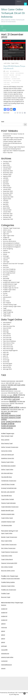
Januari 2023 (7, 189)
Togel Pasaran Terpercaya (9, 552)
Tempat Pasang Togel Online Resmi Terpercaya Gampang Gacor (14, 148)
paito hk (5, 356)
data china (6, 73)
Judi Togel (6, 262)
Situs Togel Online (6, 541)
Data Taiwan (7, 334)
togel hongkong (17, 80)
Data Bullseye (7, 322)
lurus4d (5, 277)
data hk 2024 (7, 367)
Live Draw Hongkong (9, 269)
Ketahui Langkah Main (7, 514)
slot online (6, 413)
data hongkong (20, 73)
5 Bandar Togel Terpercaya (11, 228)
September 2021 (8, 219)
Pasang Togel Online (7, 462)
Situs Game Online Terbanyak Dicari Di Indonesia (13, 13)
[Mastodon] (8, 109)
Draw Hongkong (8, 249)
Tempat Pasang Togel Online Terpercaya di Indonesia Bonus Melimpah (12, 143)
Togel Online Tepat (7, 518)
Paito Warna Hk (7, 345)
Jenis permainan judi (7, 455)
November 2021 (7, 215)
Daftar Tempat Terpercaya (9, 447)
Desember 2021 (7, 214)
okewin (3, 668)
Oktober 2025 (7, 161)
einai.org (11, 75)
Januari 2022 (7, 212)
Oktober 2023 (7, 174)
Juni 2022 (6, 202)
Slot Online (6, 301)
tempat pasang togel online (11, 418)
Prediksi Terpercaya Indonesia (10, 578)
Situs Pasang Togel (7, 443)
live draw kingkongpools (10, 350)
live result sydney (5, 403)
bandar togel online (9, 389)
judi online (8, 399)
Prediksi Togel (5, 593)
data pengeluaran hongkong (11, 245)
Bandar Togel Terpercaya (7, 391)
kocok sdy (6, 362)
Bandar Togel (7, 239)
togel (3, 421)
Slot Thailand (7, 303)
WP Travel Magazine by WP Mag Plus (18, 693)
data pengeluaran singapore (11, 247)
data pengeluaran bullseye (11, 243)
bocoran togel (17, 391)
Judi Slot (5, 260)
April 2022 (6, 206)
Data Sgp (6, 75)
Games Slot (6, 252)
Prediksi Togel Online (9, 290)
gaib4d (3, 624)
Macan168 (6, 278)
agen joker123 (19, 381)
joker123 (22, 397)
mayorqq (12, 403)
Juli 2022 (5, 201)
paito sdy (6, 352)
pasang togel (6, 405)
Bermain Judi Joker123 (8, 492)
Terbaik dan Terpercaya (8, 481)
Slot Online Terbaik (7, 567)
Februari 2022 (7, 210)
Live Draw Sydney (16, 78)
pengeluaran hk (7, 80)
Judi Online (7, 63)
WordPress (11, 693)
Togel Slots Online (6, 556)
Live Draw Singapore (9, 271)
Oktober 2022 (7, 195)
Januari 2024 (7, 169)
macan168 (4, 650)
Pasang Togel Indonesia (8, 503)
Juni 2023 (6, 180)
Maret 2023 (6, 186)
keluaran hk (6, 77)
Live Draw (6, 267)
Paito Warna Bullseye (9, 341)
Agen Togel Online (8, 236)
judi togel (17, 75)
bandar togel (5, 387)
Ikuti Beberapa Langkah (8, 466)
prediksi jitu (23, 407)
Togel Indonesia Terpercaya (9, 507)
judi (2, 399)
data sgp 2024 (7, 369)
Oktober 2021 (7, 217)
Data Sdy (5, 330)
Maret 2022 (6, 208)
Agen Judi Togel (10, 383)
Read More (6, 112)
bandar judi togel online (16, 385)
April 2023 (6, 184)
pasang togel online (10, 407)
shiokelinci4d (5, 653)
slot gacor (4, 411)
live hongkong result (9, 273)
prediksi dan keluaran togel (11, 282)
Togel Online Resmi (7, 559)
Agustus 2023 (7, 176)
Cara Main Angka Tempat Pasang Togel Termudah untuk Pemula (13, 138)
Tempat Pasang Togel (9, 304)
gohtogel (4, 646)
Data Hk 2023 (7, 328)
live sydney (6, 275)
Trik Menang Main (6, 525)
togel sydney (7, 84)
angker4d (4, 385)
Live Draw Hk (7, 335)
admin (7, 71)
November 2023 (8, 173)
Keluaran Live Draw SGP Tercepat (13, 263)
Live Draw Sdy (7, 337)
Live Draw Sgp (7, 339)
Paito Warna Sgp (8, 349)
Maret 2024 (6, 165)
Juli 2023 (5, 178)
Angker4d (6, 237)
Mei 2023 (5, 182)
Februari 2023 (7, 187)
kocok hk (5, 358)
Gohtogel (6, 256)
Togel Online (14, 63)
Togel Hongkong (8, 312)
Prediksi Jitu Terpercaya (8, 590)
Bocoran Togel (5, 597)
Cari (2, 122)
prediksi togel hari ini (9, 286)
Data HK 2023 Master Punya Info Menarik (14, 67)
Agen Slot (6, 234)
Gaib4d (5, 250)
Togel (4, 308)
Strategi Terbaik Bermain (8, 488)
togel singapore (15, 82)
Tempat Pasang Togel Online (12, 306)
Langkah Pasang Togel (8, 522)
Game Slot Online (6, 451)
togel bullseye (7, 310)
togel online (7, 82)
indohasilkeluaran (10, 397)
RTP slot (5, 295)
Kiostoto (5, 265)
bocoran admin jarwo (9, 241)
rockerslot (4, 661)
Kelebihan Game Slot (7, 458)
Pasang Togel (7, 280)
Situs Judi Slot (5, 440)
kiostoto (13, 401)
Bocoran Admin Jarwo (8, 571)
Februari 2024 (7, 167)
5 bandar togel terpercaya (8, 381)
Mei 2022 (5, 204)
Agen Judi (3, 383)
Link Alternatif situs (7, 473)
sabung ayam (7, 297)
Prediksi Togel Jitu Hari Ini (10, 288)
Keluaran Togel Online (8, 586)
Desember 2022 (8, 191)
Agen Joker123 (7, 232)
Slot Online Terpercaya (8, 548)
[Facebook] (5, 109)
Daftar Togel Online (7, 469)
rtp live (5, 293)
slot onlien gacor (12, 411)
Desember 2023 (8, 171)
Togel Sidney (7, 316)
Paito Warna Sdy (8, 347)
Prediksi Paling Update (8, 582)
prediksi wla (6, 291)
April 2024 (6, 163)
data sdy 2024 (7, 365)
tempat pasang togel (11, 415)
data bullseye (4, 393)
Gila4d (5, 254)
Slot (4, 299)
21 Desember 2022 (15, 71)
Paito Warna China (8, 343)
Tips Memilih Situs (6, 477)
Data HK (12, 73)
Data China (6, 324)
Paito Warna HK (19, 403)
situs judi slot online (15, 409)
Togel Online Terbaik (7, 499)
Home (4, 30)
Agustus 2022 (7, 199)
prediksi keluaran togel (10, 284)
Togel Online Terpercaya (8, 544)
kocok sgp (6, 360)
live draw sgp (7, 78)
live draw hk (14, 77)
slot (23, 409)
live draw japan (7, 363)
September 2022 (8, 197)
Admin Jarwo (7, 230)
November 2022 (8, 193)
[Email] (11, 109)
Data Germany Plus (9, 326)
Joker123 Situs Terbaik (8, 484)
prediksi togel (5, 409)
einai (15, 395)
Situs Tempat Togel (7, 436)
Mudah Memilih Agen (7, 510)
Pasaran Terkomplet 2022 (9, 563)
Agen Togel (17, 383)
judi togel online (5, 401)
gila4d (3, 631)
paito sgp (6, 354)
